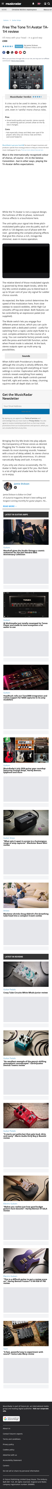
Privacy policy (8, 1444)
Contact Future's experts (13, 1434)
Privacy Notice (34, 421)
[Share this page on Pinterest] (16, 52)
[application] (26, 259)
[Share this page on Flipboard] (20, 52)
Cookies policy (8, 1450)
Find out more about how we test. (32, 150)
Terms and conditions (12, 1439)
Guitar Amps (16, 20)
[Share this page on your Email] (24, 52)
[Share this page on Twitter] (8, 52)
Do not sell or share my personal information (21, 1471)
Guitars (6, 20)
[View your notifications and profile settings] (33, 3)
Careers (6, 1465)
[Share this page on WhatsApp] (12, 52)
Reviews (19, 46)
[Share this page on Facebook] (3, 52)
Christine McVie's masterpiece (24, 9)
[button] (3, 3)
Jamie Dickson (32, 45)
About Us (6, 1428)
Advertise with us (10, 1455)
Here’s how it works (17, 61)
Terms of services (31, 418)
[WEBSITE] (16, 487)
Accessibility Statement (12, 1460)
